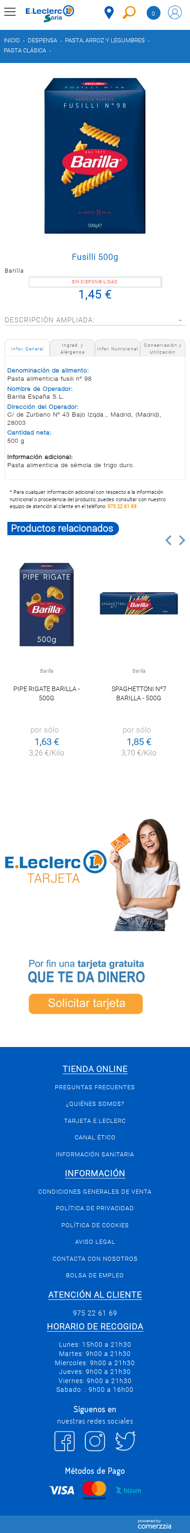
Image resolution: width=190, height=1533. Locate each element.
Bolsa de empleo (95, 1275)
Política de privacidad (95, 1208)
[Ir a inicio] (50, 14)
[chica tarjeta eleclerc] (95, 873)
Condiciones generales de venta (95, 1191)
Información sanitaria (95, 1154)
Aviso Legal (95, 1241)
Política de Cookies (95, 1225)
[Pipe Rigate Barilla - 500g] (46, 604)
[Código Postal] (109, 12)
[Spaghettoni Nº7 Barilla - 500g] (139, 604)
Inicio (12, 40)
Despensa (42, 40)
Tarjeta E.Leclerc (95, 1120)
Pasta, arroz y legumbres (105, 40)
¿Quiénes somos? (95, 1103)
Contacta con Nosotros (95, 1258)
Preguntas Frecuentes (95, 1087)
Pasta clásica (25, 50)
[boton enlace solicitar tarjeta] (95, 989)
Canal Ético (95, 1137)
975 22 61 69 (122, 506)
